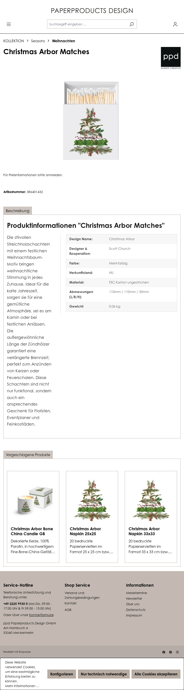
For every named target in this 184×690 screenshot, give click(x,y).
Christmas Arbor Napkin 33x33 (144, 531)
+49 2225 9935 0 (15, 604)
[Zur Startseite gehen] (92, 11)
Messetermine (136, 593)
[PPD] (171, 58)
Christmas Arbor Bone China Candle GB (32, 531)
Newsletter (134, 598)
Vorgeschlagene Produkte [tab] (28, 455)
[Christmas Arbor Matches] (92, 120)
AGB (68, 610)
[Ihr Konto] (175, 24)
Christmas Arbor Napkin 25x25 (85, 531)
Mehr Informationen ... (22, 686)
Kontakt (71, 603)
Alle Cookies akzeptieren (155, 674)
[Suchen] (131, 24)
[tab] (17, 211)
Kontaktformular (41, 615)
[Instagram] (177, 652)
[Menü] (8, 24)
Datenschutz (135, 610)
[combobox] (87, 24)
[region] (92, 120)
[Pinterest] (170, 652)
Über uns (132, 604)
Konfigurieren (61, 674)
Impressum (134, 615)
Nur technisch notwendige (104, 674)
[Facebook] (163, 652)
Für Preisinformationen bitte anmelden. (33, 175)
